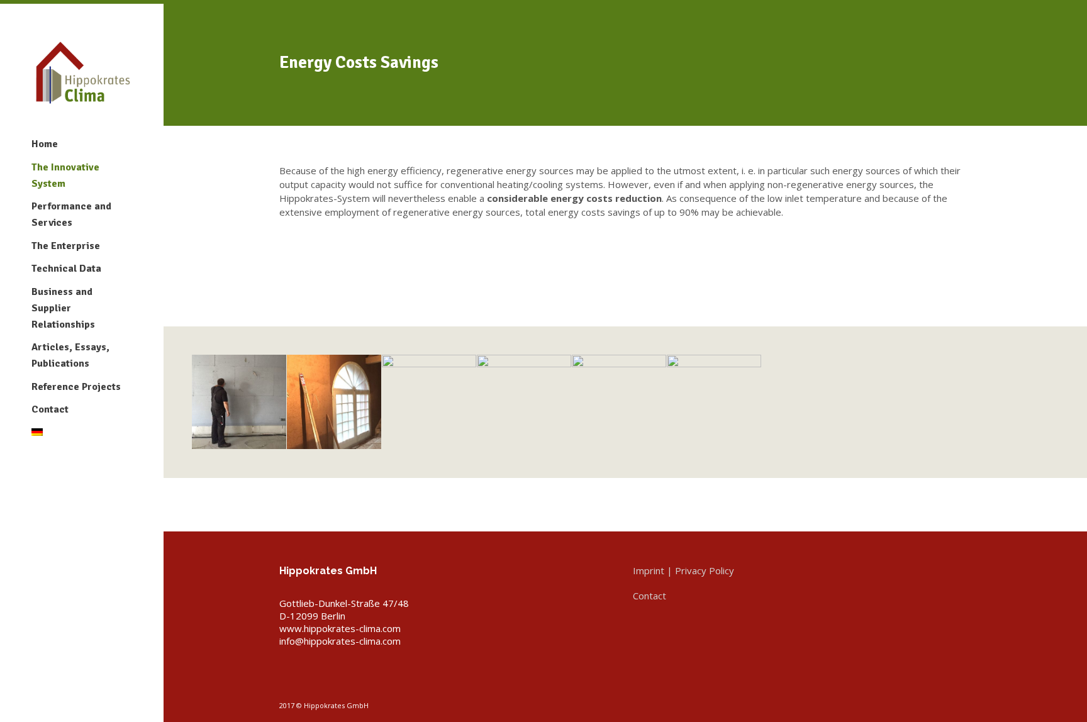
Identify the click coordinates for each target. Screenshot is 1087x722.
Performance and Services (71, 214)
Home (44, 144)
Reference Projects (76, 386)
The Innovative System (65, 175)
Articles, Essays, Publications (70, 355)
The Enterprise (65, 246)
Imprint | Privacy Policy (683, 570)
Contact (50, 409)
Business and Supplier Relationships (63, 308)
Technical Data (66, 268)
